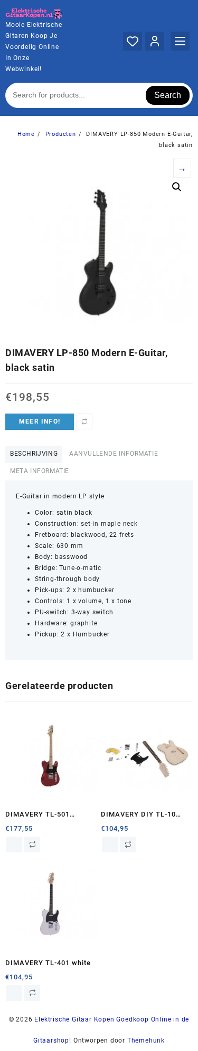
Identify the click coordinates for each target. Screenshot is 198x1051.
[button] (176, 187)
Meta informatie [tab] (39, 471)
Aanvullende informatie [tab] (113, 453)
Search (167, 95)
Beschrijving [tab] (34, 453)
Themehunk (146, 1040)
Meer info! (39, 421)
